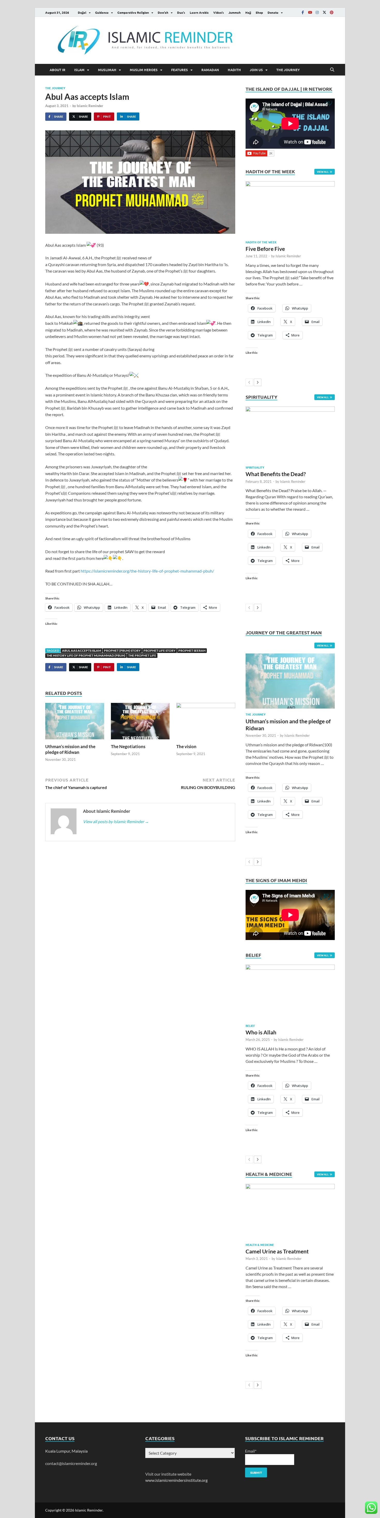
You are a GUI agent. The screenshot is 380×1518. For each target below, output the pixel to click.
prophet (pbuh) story (122, 650)
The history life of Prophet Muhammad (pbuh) (86, 655)
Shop (259, 12)
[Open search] (332, 70)
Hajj (248, 12)
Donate (273, 12)
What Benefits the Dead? (276, 474)
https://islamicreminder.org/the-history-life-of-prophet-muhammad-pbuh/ (147, 570)
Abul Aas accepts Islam (81, 650)
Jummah (235, 12)
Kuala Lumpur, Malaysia (66, 1450)
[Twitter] (324, 12)
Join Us (256, 69)
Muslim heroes (144, 69)
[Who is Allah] (290, 992)
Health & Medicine (260, 1245)
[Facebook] (303, 12)
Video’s (218, 12)
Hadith (234, 69)
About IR (57, 69)
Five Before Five (265, 248)
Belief (250, 1026)
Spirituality (255, 467)
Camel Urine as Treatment (277, 1251)
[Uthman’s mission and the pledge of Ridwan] (74, 722)
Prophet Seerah (192, 650)
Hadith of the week (261, 242)
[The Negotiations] (140, 722)
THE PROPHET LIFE (142, 655)
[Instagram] (317, 12)
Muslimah (107, 69)
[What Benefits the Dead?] (290, 434)
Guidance (102, 12)
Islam (79, 69)
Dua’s (181, 12)
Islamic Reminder (90, 106)
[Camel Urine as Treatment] (290, 1211)
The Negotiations (128, 746)
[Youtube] (310, 12)
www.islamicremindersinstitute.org (176, 1480)
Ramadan (210, 69)
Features (179, 69)
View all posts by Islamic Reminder (116, 821)
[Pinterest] (332, 12)
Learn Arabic (199, 12)
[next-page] (257, 382)
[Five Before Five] (290, 208)
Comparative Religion (133, 12)
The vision (186, 746)
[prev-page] (249, 382)
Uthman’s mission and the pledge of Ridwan (70, 749)
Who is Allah (261, 1032)
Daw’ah (163, 12)
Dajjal (82, 12)
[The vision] (205, 722)
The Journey (288, 69)
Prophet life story (159, 650)
